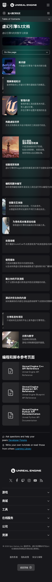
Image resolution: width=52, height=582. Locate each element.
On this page (10, 52)
